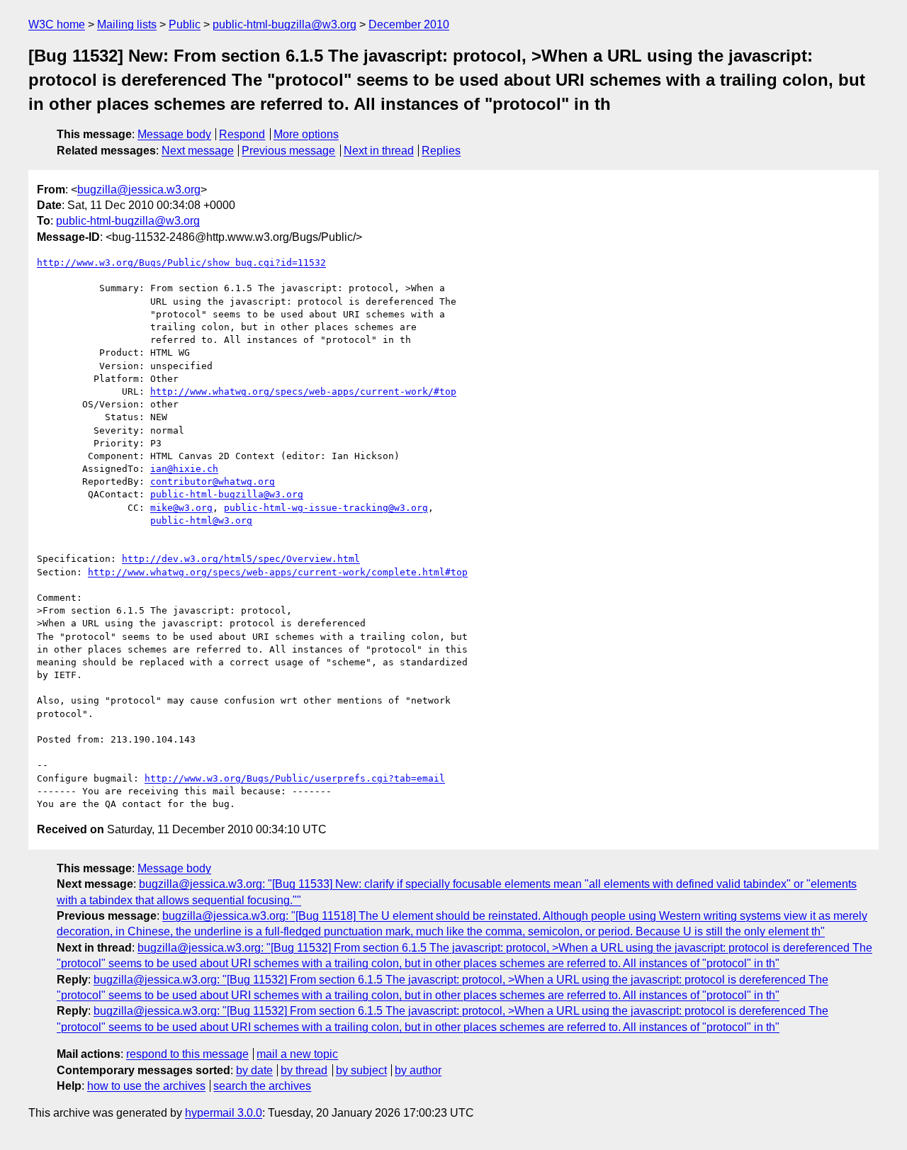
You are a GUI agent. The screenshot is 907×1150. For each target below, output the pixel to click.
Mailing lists (127, 24)
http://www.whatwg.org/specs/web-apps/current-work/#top (303, 391)
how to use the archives (146, 1086)
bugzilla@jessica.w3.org (139, 190)
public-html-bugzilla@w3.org (284, 24)
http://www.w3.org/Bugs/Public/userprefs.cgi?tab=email (295, 778)
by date (254, 1070)
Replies (441, 151)
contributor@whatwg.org (212, 481)
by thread (304, 1070)
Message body (174, 134)
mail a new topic (297, 1054)
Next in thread (379, 151)
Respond (242, 134)
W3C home (56, 24)
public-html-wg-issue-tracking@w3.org (326, 507)
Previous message (288, 151)
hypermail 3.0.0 (223, 1113)
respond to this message (187, 1054)
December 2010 (408, 24)
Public (185, 24)
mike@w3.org (181, 507)
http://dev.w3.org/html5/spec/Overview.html (241, 558)
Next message (198, 151)
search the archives (262, 1086)
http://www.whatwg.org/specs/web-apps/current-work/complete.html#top (278, 572)
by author (418, 1070)
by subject (361, 1070)
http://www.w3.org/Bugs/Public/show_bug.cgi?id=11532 (181, 262)
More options (306, 134)
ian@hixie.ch (184, 468)
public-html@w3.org (201, 520)
